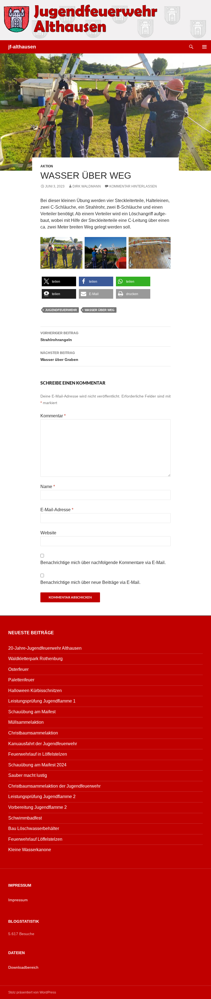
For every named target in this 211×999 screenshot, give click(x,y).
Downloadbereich (23, 967)
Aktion (46, 166)
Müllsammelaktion (26, 722)
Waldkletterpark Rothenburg (35, 658)
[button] (59, 281)
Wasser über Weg (100, 310)
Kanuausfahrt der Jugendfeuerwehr (42, 743)
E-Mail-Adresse (56, 509)
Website (48, 532)
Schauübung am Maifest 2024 (37, 765)
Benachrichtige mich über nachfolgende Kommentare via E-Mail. (103, 562)
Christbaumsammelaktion (33, 733)
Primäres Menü (204, 46)
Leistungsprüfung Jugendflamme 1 (42, 701)
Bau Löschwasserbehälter (33, 828)
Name (47, 486)
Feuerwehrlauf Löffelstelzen (35, 839)
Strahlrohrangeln (59, 336)
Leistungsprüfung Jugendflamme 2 (42, 796)
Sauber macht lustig (27, 775)
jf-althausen (22, 47)
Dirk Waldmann (87, 186)
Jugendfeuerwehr (61, 310)
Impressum (18, 900)
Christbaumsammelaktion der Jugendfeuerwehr (54, 786)
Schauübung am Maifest (31, 711)
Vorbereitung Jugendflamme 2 (37, 807)
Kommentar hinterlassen (133, 186)
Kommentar (53, 415)
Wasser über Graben (59, 356)
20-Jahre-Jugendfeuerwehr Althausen (45, 648)
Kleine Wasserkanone (29, 849)
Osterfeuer (18, 669)
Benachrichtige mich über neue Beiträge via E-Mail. (90, 582)
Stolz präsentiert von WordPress (32, 992)
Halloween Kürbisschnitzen (35, 690)
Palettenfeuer (21, 679)
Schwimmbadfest (25, 818)
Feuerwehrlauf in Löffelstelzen (37, 754)
